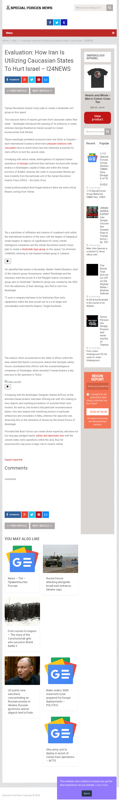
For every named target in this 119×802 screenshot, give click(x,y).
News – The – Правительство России (17, 582)
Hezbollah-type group (33, 249)
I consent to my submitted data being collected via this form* (96, 399)
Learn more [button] (101, 785)
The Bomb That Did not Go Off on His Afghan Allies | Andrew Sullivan (104, 279)
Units (14, 40)
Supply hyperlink (13, 459)
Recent (90, 143)
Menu (9, 32)
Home (5, 40)
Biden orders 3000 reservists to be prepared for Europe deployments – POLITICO (58, 698)
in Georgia (22, 163)
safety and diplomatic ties (50, 435)
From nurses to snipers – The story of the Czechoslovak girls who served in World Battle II (22, 638)
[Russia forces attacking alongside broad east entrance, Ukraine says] (60, 559)
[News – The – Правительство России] (22, 559)
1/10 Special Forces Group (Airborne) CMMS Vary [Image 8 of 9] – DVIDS (106, 169)
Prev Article (18, 90)
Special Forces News (12, 795)
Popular (104, 143)
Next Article (41, 90)
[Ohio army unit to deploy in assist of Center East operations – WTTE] (60, 730)
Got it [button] (87, 793)
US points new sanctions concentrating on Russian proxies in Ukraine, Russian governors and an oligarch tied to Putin (20, 701)
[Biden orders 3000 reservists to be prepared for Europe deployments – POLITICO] (60, 671)
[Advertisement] (41, 212)
